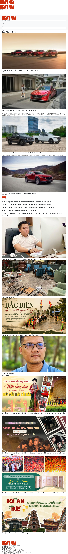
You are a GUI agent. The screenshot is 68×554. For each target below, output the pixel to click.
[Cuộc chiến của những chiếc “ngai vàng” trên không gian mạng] (34, 237)
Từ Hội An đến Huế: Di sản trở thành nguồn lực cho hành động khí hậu (25, 533)
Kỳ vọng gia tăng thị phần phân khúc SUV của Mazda (19, 193)
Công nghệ (2, 12)
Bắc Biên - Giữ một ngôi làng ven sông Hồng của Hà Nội (20, 335)
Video (1, 14)
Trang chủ (3, 30)
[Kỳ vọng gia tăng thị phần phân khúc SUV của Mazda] (34, 174)
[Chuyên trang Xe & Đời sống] (7, 6)
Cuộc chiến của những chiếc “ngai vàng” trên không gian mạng (22, 259)
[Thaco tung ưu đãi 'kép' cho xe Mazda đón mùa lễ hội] (34, 91)
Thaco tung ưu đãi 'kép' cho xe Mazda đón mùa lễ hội (19, 110)
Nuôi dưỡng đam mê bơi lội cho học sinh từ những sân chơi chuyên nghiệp (26, 202)
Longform (5, 375)
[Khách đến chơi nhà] (34, 278)
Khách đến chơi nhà (8, 297)
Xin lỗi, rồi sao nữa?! (8, 373)
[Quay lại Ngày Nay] (2, 21)
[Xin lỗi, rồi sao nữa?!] (34, 354)
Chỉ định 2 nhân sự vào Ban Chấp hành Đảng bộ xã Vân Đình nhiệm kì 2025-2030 (28, 208)
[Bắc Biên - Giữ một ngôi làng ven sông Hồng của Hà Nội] (34, 316)
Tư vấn (1, 11)
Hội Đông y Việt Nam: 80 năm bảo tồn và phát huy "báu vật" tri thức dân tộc (26, 205)
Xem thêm (4, 197)
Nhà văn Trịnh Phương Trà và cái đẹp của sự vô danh (19, 210)
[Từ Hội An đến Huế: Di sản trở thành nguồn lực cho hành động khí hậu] (34, 514)
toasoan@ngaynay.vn (15, 553)
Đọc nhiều (5, 199)
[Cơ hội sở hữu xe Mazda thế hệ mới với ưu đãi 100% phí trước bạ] (34, 134)
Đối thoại (5, 215)
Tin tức (1, 10)
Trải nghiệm (2, 13)
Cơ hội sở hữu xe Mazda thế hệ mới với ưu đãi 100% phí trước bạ (23, 153)
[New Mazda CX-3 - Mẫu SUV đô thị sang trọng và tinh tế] (34, 51)
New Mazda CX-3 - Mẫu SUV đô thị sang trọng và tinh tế (20, 70)
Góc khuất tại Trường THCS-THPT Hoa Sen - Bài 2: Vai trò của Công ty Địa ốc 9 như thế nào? (32, 213)
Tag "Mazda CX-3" (9, 32)
